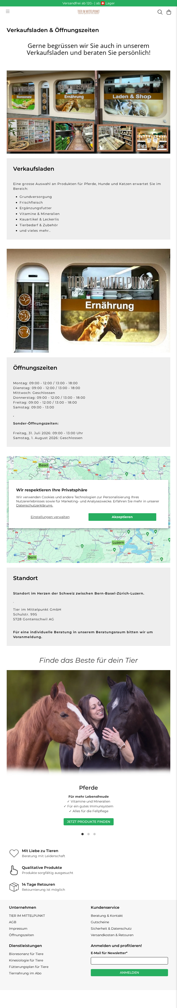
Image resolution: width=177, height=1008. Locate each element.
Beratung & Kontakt (107, 916)
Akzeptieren (122, 517)
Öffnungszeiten (21, 935)
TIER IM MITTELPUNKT (27, 916)
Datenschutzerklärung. (34, 505)
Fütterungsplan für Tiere (28, 967)
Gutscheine (100, 922)
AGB (12, 922)
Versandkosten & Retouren (112, 935)
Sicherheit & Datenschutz (111, 928)
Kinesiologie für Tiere (26, 960)
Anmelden (129, 972)
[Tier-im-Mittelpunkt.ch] (88, 12)
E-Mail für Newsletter (109, 953)
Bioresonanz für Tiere (26, 954)
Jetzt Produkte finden (88, 822)
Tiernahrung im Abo (25, 973)
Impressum (18, 928)
